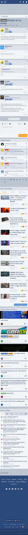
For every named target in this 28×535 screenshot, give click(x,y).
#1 (26, 34)
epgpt (3, 25)
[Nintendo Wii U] (1, 466)
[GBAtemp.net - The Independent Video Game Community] (10, 2)
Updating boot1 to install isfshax (11, 466)
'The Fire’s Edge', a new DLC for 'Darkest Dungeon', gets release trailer (18, 232)
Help (13, 526)
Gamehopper (6, 440)
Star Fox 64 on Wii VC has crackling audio (13, 401)
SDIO (4, 467)
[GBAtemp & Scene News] (1, 422)
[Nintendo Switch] (1, 425)
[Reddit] (6, 533)
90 (26, 290)
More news (24, 304)
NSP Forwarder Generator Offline (11, 439)
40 (26, 301)
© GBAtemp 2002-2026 (22, 533)
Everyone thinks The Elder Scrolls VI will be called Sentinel (17, 263)
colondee (7, 152)
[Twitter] (12, 533)
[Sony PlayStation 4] (1, 453)
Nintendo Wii (14, 145)
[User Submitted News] (11, 413)
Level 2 (10, 99)
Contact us (5, 524)
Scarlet (12, 227)
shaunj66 (12, 205)
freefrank (5, 418)
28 (26, 246)
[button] (2, 2)
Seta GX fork (4, 320)
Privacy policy (7, 526)
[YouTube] (16, 533)
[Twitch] (9, 533)
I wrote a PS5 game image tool (10, 416)
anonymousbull (8, 174)
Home (3, 479)
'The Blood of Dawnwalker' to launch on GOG (18, 209)
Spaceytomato (8, 145)
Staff (25, 479)
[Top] (20, 527)
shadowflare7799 (7, 422)
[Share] (24, 34)
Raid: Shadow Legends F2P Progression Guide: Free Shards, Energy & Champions (18, 275)
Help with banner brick (11, 157)
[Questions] (21, 413)
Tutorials (20, 479)
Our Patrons (11, 481)
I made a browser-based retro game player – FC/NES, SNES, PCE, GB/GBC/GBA (14, 443)
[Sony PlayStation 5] (1, 417)
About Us (14, 484)
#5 (26, 102)
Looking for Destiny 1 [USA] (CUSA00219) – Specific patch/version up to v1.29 (13, 452)
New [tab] (5, 192)
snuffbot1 (5, 454)
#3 (26, 66)
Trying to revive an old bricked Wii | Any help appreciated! (14, 150)
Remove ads (19, 520)
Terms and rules (21, 524)
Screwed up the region (11, 143)
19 (26, 366)
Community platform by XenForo (14, 530)
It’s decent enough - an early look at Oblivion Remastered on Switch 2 (18, 296)
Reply (26, 42)
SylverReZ (5, 445)
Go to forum (17, 304)
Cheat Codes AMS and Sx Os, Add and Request (14, 424)
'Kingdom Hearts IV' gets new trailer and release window (18, 242)
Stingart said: (5, 69)
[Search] (20, 2)
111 (26, 323)
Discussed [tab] (23, 192)
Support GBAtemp (21, 481)
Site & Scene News (6, 188)
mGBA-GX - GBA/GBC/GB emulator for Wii (10, 336)
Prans (11, 214)
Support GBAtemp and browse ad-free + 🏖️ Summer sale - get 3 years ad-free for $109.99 (18, 198)
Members (4, 481)
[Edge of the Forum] (16, 413)
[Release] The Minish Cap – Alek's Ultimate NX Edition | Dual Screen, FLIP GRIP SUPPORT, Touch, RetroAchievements (14, 429)
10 (26, 214)
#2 (26, 51)
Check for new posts (14, 119)
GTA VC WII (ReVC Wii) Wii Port (10, 363)
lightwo (4, 459)
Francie (4, 449)
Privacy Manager (12, 524)
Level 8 (10, 84)
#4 (26, 87)
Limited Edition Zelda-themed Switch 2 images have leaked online (18, 286)
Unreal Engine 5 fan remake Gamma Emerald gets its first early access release (18, 253)
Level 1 (10, 31)
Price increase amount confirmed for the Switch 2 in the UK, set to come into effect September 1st (18, 221)
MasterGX (7, 166)
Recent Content (5, 410)
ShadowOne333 (13, 291)
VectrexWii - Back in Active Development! (13, 354)
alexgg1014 (5, 432)
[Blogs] (25, 413)
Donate (11, 520)
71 (26, 257)
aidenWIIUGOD (8, 158)
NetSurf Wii (10, 393)
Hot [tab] (13, 192)
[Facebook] (2, 533)
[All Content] (2, 413)
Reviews (14, 479)
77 (26, 226)
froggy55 (5, 426)
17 (26, 358)
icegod (4, 464)
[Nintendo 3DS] (1, 436)
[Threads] (7, 413)
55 (26, 268)
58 (26, 341)
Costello (12, 269)
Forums (8, 479)
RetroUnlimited (6, 437)
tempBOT (19, 280)
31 (26, 204)
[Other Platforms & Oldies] (1, 444)
